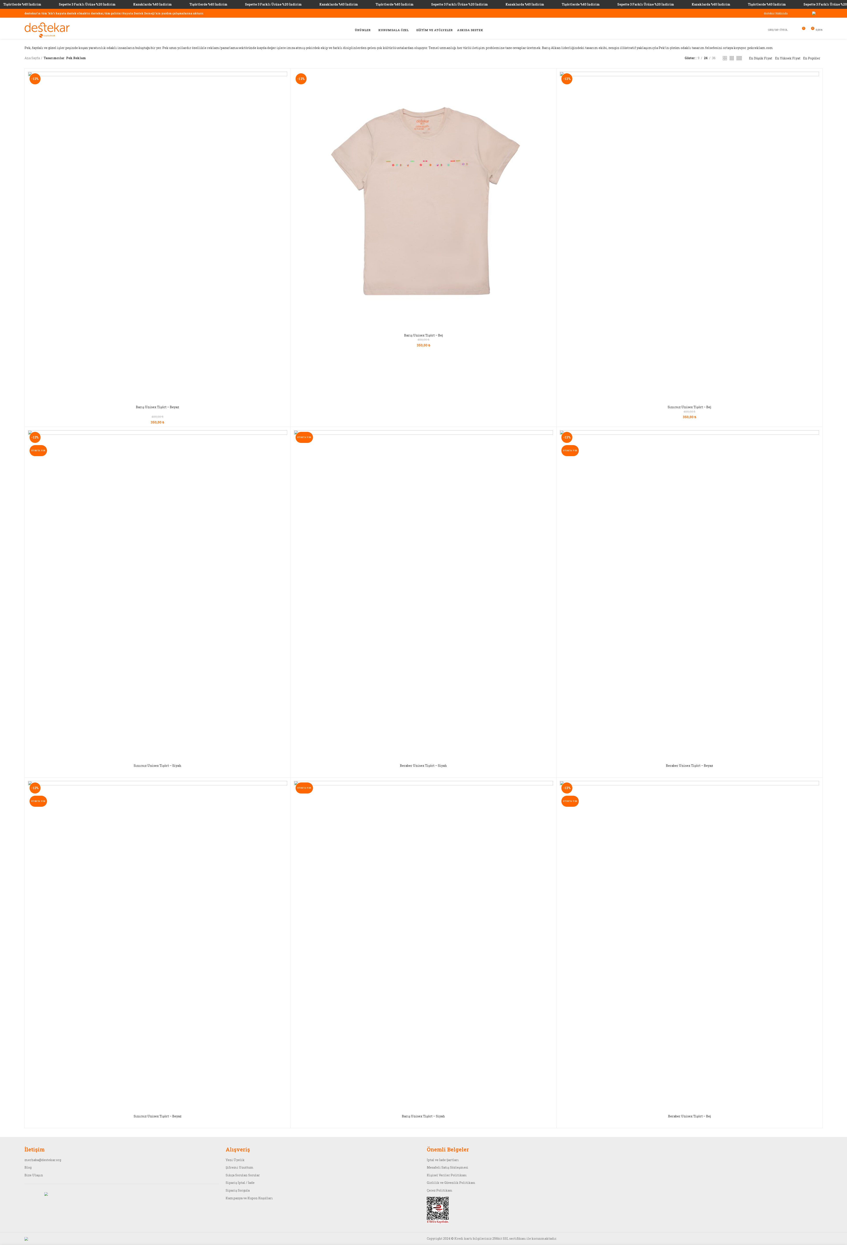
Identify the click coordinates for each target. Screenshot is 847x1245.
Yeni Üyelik (235, 1160)
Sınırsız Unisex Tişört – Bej (689, 407)
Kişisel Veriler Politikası (447, 1175)
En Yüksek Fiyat (787, 58)
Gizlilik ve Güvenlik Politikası (451, 1183)
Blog (28, 1167)
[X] (814, 13)
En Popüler (811, 58)
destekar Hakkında (776, 13)
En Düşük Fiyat (760, 58)
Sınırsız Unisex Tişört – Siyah (157, 766)
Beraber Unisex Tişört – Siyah (423, 766)
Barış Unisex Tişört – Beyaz (157, 407)
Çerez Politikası (439, 1190)
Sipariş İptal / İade (240, 1183)
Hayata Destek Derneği (138, 13)
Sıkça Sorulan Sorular (243, 1175)
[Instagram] (808, 13)
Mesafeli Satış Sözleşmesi (447, 1167)
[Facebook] (797, 13)
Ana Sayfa (32, 58)
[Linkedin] (802, 13)
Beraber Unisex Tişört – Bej (689, 1116)
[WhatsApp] (820, 13)
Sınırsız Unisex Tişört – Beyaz (158, 1116)
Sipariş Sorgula (238, 1190)
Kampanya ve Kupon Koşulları (249, 1198)
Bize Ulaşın (33, 1175)
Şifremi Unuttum (239, 1167)
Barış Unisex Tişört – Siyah (423, 1116)
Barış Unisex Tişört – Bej (423, 335)
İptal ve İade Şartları (443, 1160)
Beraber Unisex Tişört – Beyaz (689, 766)
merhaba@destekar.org (42, 1160)
